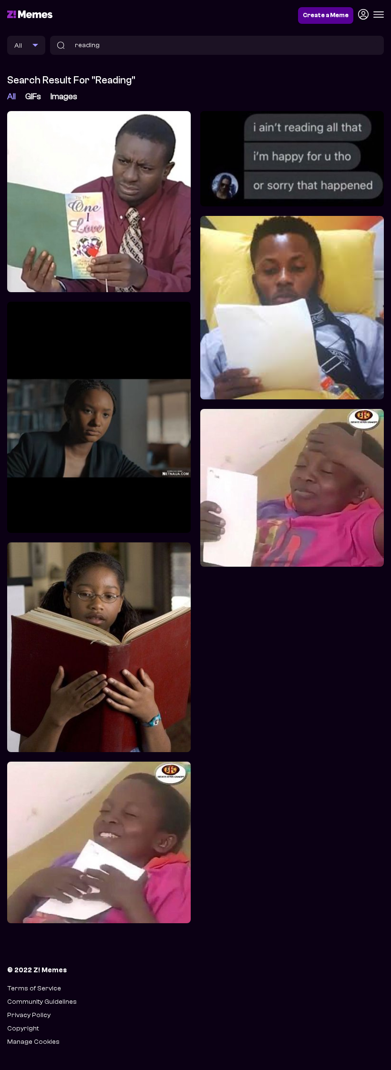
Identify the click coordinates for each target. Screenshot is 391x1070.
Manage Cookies (33, 1042)
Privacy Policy (29, 1015)
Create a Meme (326, 15)
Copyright (23, 1028)
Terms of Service (34, 988)
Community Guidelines (42, 1002)
